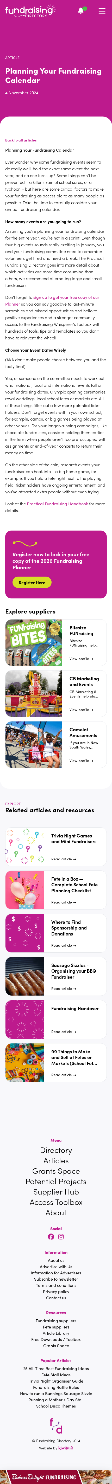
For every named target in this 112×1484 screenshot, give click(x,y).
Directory (56, 1149)
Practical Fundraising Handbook (57, 503)
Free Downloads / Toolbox (56, 1339)
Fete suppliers (56, 1327)
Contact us (56, 1297)
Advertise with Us (56, 1266)
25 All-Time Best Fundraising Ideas (56, 1368)
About (56, 1212)
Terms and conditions (56, 1285)
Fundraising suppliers (56, 1320)
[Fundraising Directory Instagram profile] (61, 1237)
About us (56, 1260)
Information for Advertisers (56, 1272)
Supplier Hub (56, 1191)
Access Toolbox (56, 1201)
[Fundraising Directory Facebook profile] (51, 1237)
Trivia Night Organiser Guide (56, 1381)
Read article (61, 859)
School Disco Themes (56, 1406)
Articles (56, 1160)
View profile (79, 659)
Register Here (32, 582)
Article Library (56, 1333)
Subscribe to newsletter (56, 1279)
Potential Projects (56, 1181)
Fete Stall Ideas (56, 1374)
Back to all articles (21, 140)
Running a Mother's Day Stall (56, 1399)
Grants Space (56, 1170)
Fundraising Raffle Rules (56, 1387)
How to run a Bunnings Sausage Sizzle (56, 1393)
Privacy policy (56, 1291)
